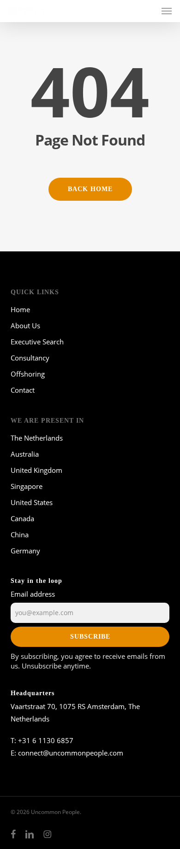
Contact (23, 390)
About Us (25, 325)
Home (20, 309)
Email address (33, 594)
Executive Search (37, 341)
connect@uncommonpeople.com (70, 752)
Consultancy (30, 357)
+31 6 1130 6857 (45, 740)
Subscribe (90, 636)
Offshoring (28, 373)
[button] (167, 11)
